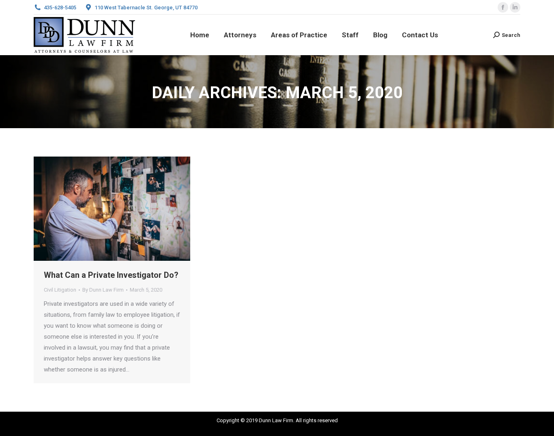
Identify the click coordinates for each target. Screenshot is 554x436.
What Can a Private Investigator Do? (111, 275)
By (103, 290)
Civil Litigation (60, 290)
